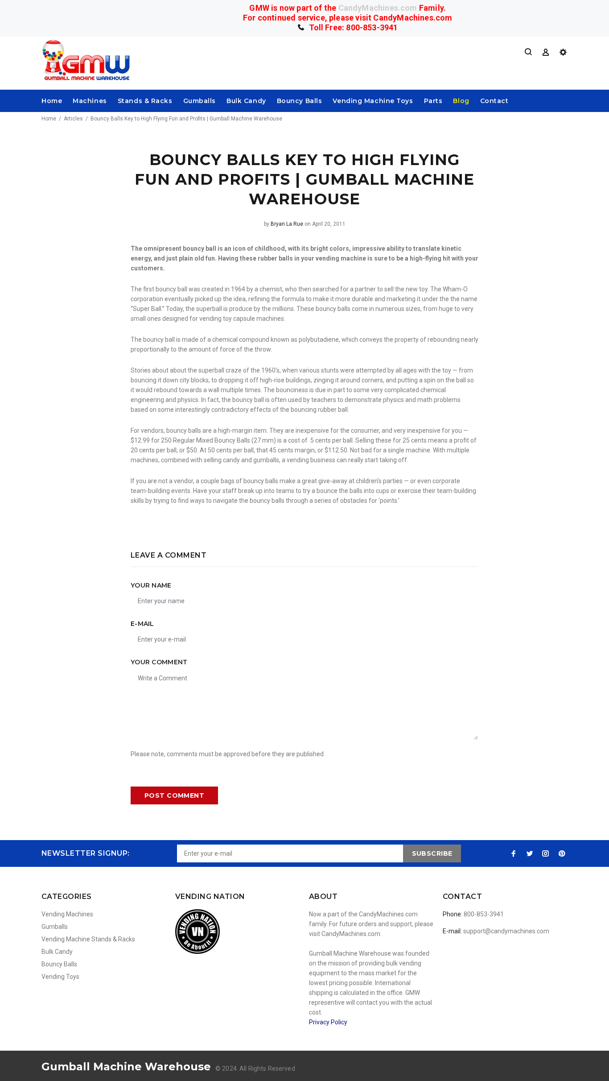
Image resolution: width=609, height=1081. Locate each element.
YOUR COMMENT (159, 662)
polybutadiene (319, 339)
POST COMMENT (174, 795)
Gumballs (199, 101)
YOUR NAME (151, 585)
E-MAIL (142, 624)
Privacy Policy (328, 1022)
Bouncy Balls (299, 101)
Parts (433, 101)
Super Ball (147, 308)
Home (51, 101)
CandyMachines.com (377, 7)
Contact (494, 101)
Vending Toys (60, 976)
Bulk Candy (246, 101)
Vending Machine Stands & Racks (88, 939)
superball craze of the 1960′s (238, 370)
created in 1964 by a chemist (242, 289)
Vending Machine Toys (373, 101)
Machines (90, 101)
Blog (461, 101)
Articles (73, 119)
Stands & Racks (145, 101)
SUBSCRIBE (432, 853)
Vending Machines (67, 914)
